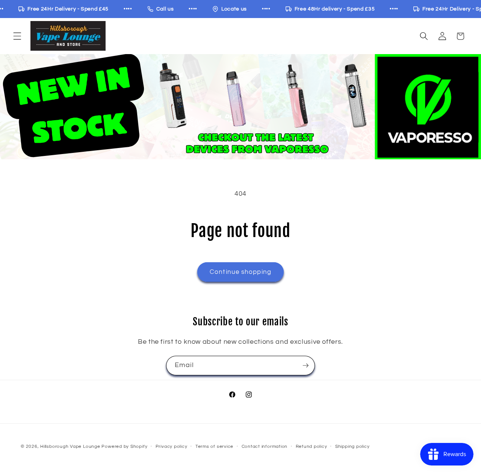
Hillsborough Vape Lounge (70, 446)
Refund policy (311, 446)
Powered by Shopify (124, 446)
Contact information (265, 446)
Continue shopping (240, 272)
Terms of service (214, 446)
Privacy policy (172, 446)
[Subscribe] (305, 365)
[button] (17, 36)
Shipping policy (352, 446)
